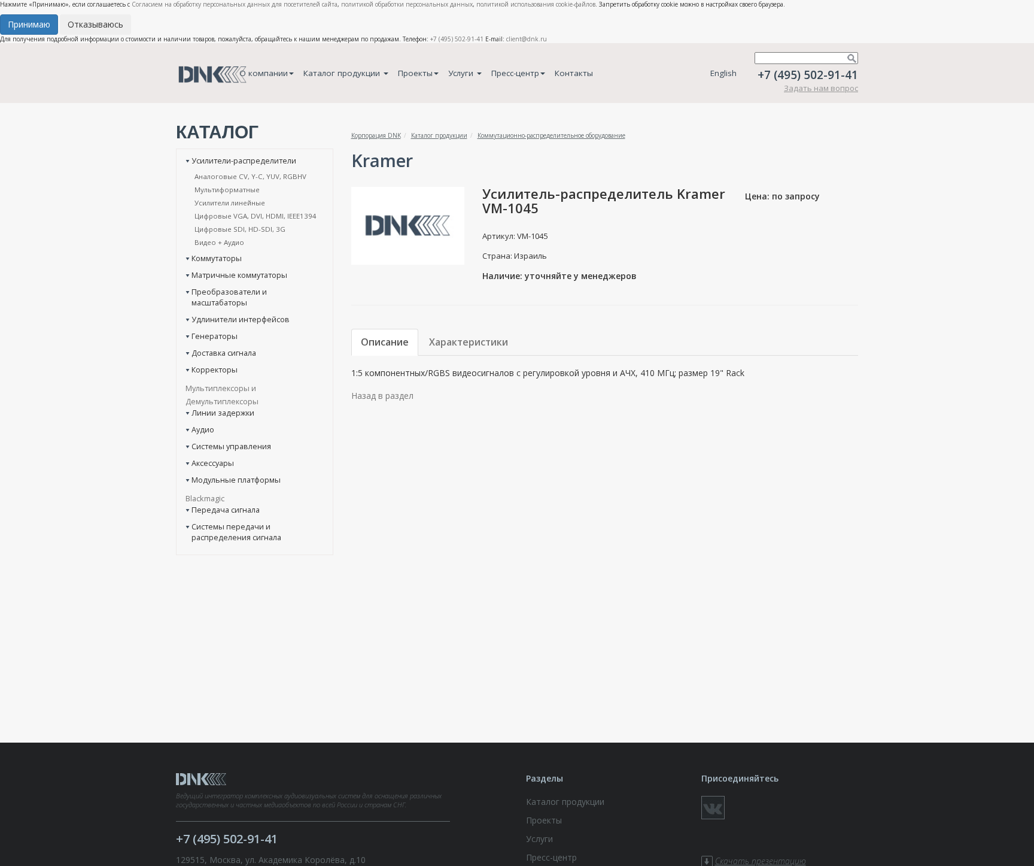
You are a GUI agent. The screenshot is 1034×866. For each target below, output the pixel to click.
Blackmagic (204, 498)
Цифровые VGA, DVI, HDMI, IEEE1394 (255, 215)
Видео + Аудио (219, 242)
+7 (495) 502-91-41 (456, 39)
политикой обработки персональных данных (407, 4)
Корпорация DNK (376, 135)
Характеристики (468, 342)
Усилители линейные (229, 202)
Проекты (415, 73)
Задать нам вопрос (821, 88)
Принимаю (29, 24)
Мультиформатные (227, 189)
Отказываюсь (95, 24)
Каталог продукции (342, 73)
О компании (263, 73)
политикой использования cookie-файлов (535, 4)
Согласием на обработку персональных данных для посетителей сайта (234, 4)
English (723, 73)
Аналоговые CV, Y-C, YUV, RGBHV (250, 176)
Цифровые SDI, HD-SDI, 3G (239, 229)
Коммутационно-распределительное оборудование (551, 135)
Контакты (574, 73)
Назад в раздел (382, 395)
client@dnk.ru (526, 39)
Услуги (462, 73)
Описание (385, 342)
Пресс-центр (515, 73)
